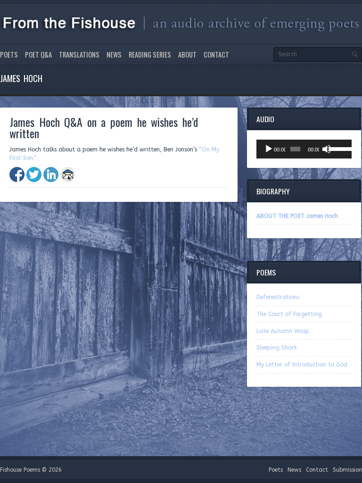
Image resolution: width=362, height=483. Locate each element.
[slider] (338, 148)
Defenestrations (277, 297)
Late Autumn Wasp (282, 331)
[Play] (268, 149)
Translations (79, 54)
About (187, 54)
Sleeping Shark (276, 347)
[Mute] (326, 149)
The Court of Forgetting (289, 314)
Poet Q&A (38, 54)
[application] (304, 149)
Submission (347, 469)
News (114, 54)
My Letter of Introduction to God (301, 364)
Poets (9, 54)
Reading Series (150, 54)
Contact (216, 54)
